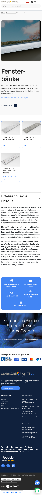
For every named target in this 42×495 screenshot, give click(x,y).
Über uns (4, 399)
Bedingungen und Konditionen (10, 408)
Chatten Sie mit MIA (9, 388)
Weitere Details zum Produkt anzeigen (16, 98)
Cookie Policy (16, 479)
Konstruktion (11, 13)
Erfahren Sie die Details (14, 198)
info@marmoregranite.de (29, 417)
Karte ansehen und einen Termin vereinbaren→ (21, 339)
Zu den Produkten (6, 105)
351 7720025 (32, 413)
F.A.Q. (3, 406)
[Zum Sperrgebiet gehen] (32, 2)
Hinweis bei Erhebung (12, 492)
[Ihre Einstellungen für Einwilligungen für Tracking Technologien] (38, 491)
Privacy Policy (6, 479)
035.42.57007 (28, 412)
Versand (3, 404)
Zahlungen (4, 401)
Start (3, 13)
